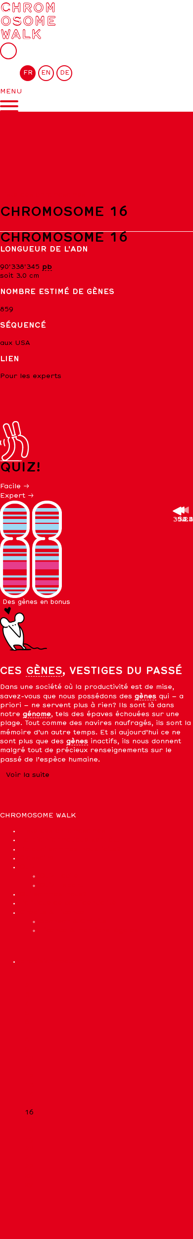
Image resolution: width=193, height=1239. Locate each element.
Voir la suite (27, 775)
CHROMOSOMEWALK (28, 20)
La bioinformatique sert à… (69, 840)
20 (29, 1149)
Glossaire (37, 858)
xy (29, 1185)
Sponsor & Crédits (73, 921)
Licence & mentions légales (89, 930)
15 (29, 1103)
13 (29, 1085)
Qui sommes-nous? (53, 894)
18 (29, 1130)
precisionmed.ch (49, 961)
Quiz (27, 867)
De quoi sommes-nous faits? (70, 849)
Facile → (15, 486)
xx (29, 1176)
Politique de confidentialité (68, 903)
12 (29, 1076)
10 (29, 1058)
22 (29, 1166)
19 (29, 1140)
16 (29, 1113)
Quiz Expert (61, 885)
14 (29, 1094)
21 (29, 1157)
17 (29, 1121)
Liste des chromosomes (43, 195)
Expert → (17, 496)
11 (29, 1067)
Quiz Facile (59, 876)
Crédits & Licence (52, 912)
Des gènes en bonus (36, 602)
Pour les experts (30, 376)
